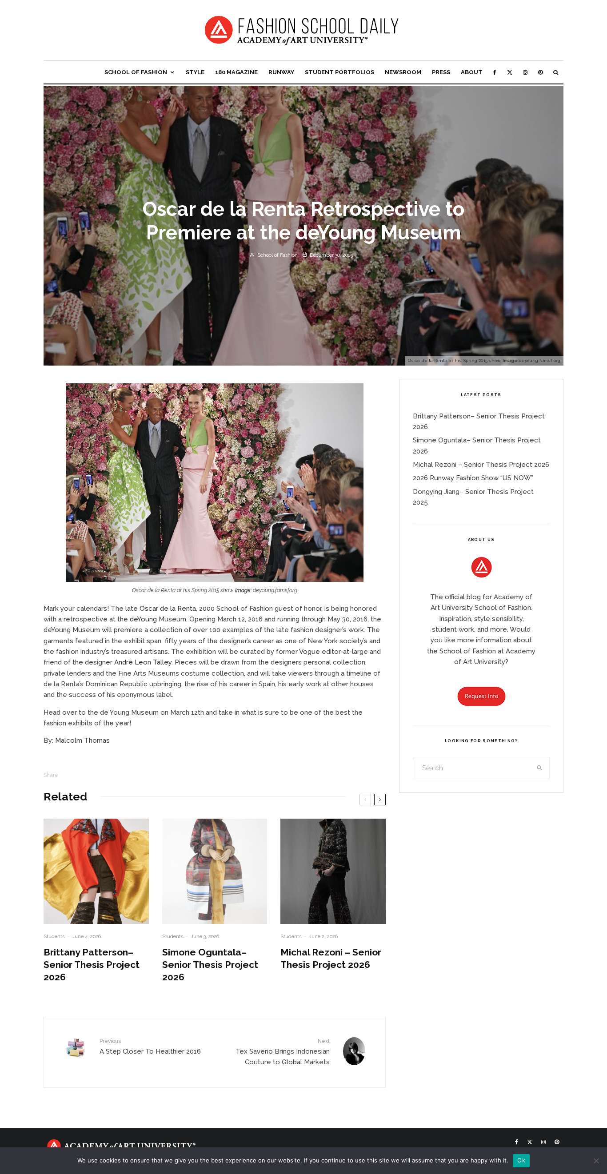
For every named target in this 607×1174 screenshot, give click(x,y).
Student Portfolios (339, 72)
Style (195, 72)
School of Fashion (135, 72)
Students (54, 936)
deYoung (143, 619)
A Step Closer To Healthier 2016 (150, 1046)
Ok (521, 1160)
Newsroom (403, 72)
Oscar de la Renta (168, 609)
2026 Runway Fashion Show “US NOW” (473, 478)
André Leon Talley (143, 662)
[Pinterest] (540, 72)
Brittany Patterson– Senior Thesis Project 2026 (92, 965)
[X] (510, 72)
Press (441, 72)
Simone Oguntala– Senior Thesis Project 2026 (210, 965)
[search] (540, 768)
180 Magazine (236, 72)
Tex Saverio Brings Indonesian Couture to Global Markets (283, 1052)
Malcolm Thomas (82, 740)
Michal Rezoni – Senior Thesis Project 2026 (330, 958)
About (472, 72)
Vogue (309, 652)
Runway (281, 72)
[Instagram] (525, 72)
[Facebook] (495, 72)
